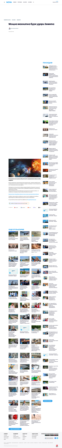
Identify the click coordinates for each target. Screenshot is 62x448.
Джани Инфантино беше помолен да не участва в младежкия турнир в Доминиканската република (53, 123)
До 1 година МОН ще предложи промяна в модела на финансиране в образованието (24, 310)
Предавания (24, 436)
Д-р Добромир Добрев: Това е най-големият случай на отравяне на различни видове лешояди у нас (24, 347)
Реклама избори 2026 (9, 442)
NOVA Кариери (34, 436)
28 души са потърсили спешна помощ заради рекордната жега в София (24, 383)
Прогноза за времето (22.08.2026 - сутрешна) (24, 332)
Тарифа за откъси (21, 442)
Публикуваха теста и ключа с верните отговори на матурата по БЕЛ (36, 422)
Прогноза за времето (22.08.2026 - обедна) (13, 275)
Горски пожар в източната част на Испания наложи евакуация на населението (52, 183)
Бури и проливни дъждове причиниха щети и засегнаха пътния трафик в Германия (52, 375)
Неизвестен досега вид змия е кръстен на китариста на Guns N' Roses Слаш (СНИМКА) (53, 388)
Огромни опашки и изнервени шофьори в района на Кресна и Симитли (35, 287)
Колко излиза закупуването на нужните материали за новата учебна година (13, 372)
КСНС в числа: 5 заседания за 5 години (13, 250)
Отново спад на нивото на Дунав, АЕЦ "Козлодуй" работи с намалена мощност (13, 322)
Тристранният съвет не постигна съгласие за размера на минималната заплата (36, 383)
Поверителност (36, 442)
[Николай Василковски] (10, 29)
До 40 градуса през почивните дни (35, 332)
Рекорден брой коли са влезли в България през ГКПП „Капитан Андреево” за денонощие (24, 322)
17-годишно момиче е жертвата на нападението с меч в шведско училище (53, 176)
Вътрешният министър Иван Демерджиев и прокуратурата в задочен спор (35, 360)
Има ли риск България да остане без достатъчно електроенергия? (36, 371)
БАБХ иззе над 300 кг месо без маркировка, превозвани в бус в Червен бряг (13, 394)
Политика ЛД (40, 442)
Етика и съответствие (50, 442)
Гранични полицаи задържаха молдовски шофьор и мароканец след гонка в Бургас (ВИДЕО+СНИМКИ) (13, 264)
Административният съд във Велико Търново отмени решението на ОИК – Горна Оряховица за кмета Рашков (24, 408)
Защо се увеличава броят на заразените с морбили (53, 272)
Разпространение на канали (15, 442)
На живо (30, 2)
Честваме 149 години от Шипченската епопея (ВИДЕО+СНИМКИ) (24, 276)
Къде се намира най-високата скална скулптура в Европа (53, 190)
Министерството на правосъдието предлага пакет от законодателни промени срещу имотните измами (13, 423)
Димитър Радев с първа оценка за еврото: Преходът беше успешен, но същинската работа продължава (35, 395)
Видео (5, 439)
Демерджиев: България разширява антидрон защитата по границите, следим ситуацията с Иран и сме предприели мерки (13, 409)
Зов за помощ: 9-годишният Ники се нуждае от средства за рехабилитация (24, 299)
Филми (24, 439)
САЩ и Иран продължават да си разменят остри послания (53, 254)
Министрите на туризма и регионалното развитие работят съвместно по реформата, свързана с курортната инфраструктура (36, 409)
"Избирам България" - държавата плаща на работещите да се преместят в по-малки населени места (53, 67)
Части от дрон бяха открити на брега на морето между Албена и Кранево (24, 239)
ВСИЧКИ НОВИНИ (47, 400)
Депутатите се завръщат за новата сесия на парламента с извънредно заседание (13, 360)
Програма (20, 2)
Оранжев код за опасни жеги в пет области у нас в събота (24, 394)
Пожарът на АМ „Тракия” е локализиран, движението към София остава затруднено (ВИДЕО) (24, 264)
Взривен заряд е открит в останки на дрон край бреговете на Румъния (53, 83)
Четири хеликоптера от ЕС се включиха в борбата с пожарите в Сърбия (53, 116)
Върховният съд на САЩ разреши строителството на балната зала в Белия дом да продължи (53, 368)
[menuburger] (4, 2)
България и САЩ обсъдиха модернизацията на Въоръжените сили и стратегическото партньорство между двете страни (35, 348)
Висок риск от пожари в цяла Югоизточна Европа (53, 170)
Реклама (5, 442)
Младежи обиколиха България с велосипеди (13, 298)
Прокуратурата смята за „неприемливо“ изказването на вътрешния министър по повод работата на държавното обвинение (24, 423)
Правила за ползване (44, 442)
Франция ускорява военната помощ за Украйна (53, 102)
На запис (25, 2)
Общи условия (31, 442)
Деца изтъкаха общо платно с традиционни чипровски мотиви (35, 298)
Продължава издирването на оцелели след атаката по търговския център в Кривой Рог (53, 75)
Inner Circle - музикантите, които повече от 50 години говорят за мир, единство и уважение (53, 285)
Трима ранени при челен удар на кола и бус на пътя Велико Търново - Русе (13, 346)
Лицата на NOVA (15, 436)
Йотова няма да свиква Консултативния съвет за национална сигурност (35, 264)
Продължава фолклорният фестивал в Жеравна (36, 321)
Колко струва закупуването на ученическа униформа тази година (35, 310)
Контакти (28, 442)
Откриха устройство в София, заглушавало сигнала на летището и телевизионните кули (13, 383)
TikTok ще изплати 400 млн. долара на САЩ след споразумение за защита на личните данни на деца (53, 196)
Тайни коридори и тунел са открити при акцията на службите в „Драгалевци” (53, 361)
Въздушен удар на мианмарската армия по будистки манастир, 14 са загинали (53, 150)
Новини (14, 2)
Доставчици (25, 442)
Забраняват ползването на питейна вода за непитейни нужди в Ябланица (24, 251)
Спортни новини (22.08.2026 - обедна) (53, 215)
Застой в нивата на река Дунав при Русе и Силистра (24, 371)
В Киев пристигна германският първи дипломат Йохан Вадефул (23, 287)
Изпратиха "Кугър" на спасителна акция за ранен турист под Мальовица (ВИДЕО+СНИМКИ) (35, 239)
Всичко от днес (6, 436)
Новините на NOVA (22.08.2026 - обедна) (53, 221)
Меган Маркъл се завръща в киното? (52, 394)
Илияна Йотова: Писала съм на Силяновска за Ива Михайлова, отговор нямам (36, 276)
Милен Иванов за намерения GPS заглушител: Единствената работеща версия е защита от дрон (12, 334)
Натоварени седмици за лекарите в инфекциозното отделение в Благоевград (53, 313)
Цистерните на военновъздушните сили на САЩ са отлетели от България (13, 287)
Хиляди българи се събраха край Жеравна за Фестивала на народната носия (24, 360)
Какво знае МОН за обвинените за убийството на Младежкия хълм (12, 310)
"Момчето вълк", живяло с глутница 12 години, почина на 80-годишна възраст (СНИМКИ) (53, 204)
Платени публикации (6, 443)
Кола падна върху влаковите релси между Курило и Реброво (13, 238)
